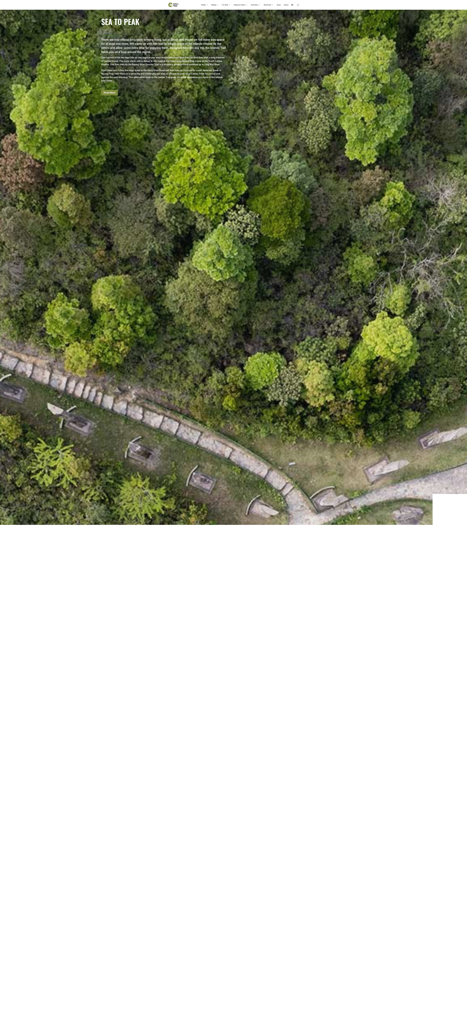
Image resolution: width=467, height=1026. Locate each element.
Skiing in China (239, 5)
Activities (254, 5)
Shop (279, 5)
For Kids (225, 5)
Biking (213, 5)
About (286, 5)
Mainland (267, 5)
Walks (203, 5)
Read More (109, 92)
